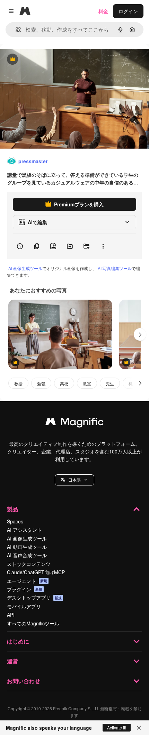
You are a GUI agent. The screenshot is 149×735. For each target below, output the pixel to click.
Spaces (15, 521)
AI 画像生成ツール (25, 268)
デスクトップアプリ (34, 597)
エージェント (27, 580)
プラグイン (24, 589)
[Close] (139, 728)
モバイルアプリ (24, 606)
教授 (18, 383)
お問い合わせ (23, 681)
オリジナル (48, 59)
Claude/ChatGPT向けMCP (36, 572)
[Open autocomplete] (15, 29)
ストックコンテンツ (29, 563)
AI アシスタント (24, 529)
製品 (12, 509)
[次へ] (140, 334)
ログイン (128, 11)
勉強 (41, 383)
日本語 (74, 480)
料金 (103, 11)
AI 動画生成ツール (27, 546)
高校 (64, 383)
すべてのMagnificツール (33, 623)
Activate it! (116, 727)
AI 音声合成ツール (27, 555)
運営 (12, 661)
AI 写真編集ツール (115, 268)
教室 (87, 383)
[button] (74, 479)
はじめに (18, 641)
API (11, 614)
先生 (110, 383)
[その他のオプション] (103, 246)
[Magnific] (74, 423)
